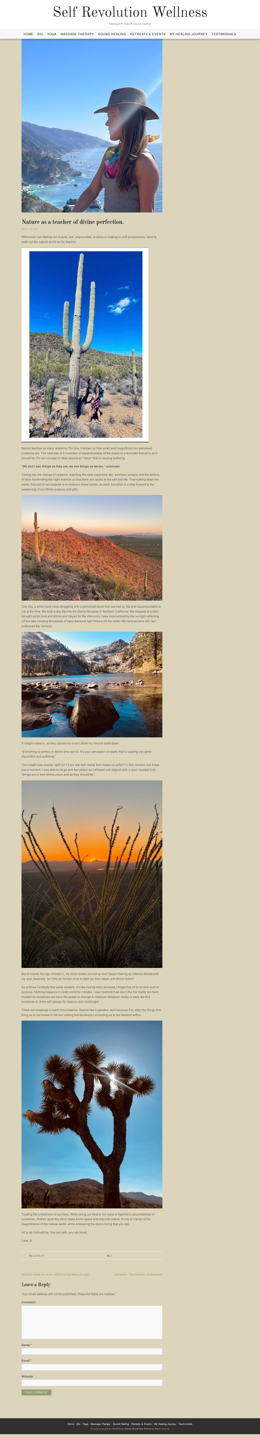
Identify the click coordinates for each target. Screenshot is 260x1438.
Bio (40, 34)
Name (27, 1345)
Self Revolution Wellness (130, 13)
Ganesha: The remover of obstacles (138, 1274)
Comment (29, 1302)
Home (28, 34)
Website (27, 1376)
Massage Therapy (77, 34)
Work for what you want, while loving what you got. (55, 1274)
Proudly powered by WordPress (107, 1428)
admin (39, 1255)
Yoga (52, 34)
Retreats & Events (148, 34)
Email (26, 1360)
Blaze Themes (162, 1428)
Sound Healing (112, 34)
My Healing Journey (189, 34)
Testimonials (224, 34)
